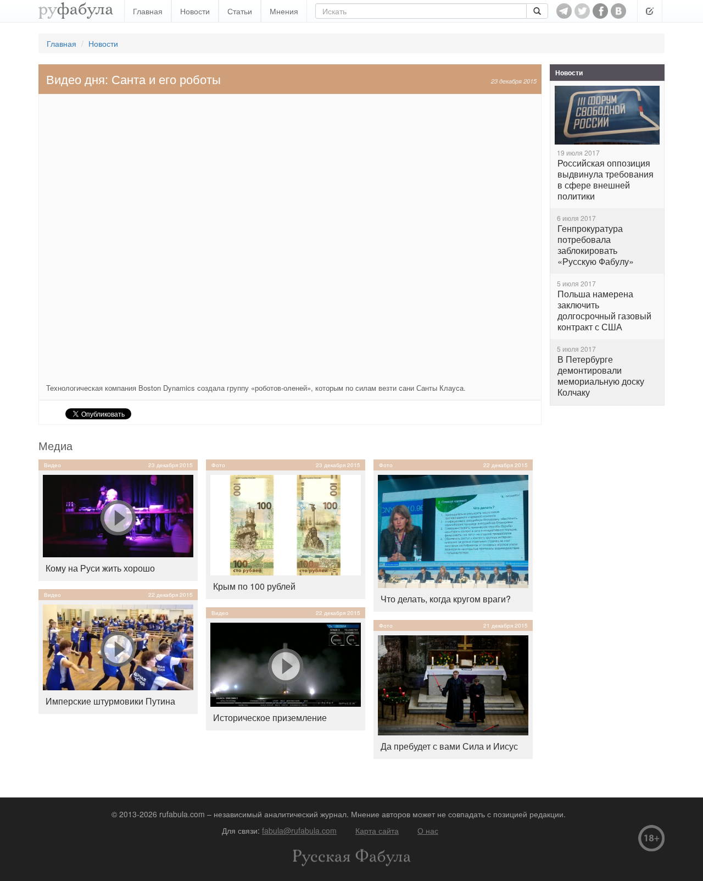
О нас (427, 830)
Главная (148, 10)
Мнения (284, 10)
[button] (649, 11)
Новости (195, 10)
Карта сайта (377, 830)
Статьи (239, 10)
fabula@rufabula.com (299, 830)
